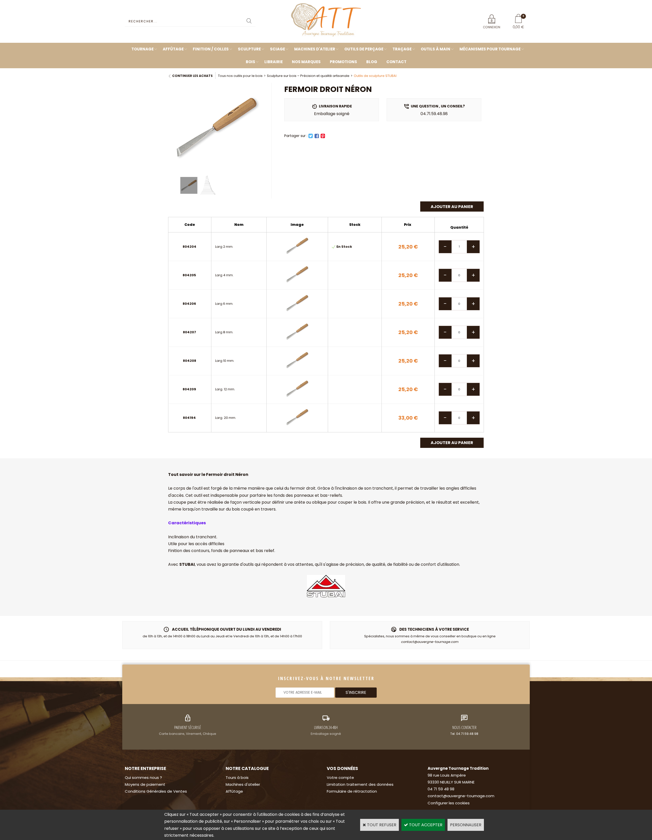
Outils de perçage (363, 49)
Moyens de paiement (145, 784)
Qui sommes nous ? (143, 777)
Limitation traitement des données (360, 784)
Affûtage (173, 49)
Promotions (343, 61)
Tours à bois (237, 777)
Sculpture (249, 49)
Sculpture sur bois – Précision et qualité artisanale (308, 75)
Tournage (142, 49)
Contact (396, 61)
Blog (371, 61)
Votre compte (340, 777)
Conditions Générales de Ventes (156, 791)
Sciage (277, 49)
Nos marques (306, 61)
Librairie (273, 61)
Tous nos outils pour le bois (240, 75)
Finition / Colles (211, 49)
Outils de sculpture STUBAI (375, 75)
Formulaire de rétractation (352, 791)
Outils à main (435, 49)
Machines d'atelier (314, 49)
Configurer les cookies (449, 803)
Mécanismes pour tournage (490, 49)
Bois (250, 61)
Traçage (402, 49)
